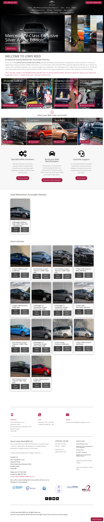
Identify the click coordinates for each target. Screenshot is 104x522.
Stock (68, 8)
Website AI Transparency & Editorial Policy (83, 455)
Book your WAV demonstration (52, 160)
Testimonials (58, 10)
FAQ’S (74, 8)
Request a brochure (94, 2)
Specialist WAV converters (22, 159)
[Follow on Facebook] (46, 498)
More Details (15, 230)
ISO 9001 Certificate (81, 452)
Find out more (11, 48)
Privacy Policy (79, 450)
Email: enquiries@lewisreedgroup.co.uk (22, 476)
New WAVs (9, 142)
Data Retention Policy (82, 444)
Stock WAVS (60, 142)
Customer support (81, 159)
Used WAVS (35, 142)
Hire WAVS (85, 142)
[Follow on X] (50, 498)
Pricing (49, 10)
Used (62, 8)
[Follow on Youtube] (53, 498)
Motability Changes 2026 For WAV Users (44, 13)
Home (30, 8)
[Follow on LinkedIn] (57, 498)
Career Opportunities (67, 13)
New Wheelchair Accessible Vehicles (45, 8)
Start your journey (11, 105)
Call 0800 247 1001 (10, 2)
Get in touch (68, 10)
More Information (38, 10)
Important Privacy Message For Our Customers (84, 447)
